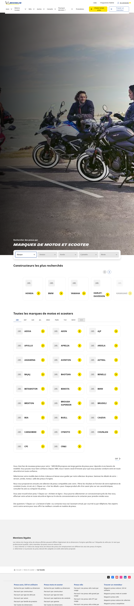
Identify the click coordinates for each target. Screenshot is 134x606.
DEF (25, 320)
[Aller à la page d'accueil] (13, 3)
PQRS (57, 320)
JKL (40, 320)
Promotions (80, 9)
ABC (17, 320)
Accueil (18, 570)
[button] (34, 254)
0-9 (81, 320)
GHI (33, 320)
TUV (65, 320)
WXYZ (73, 320)
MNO (48, 320)
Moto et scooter (29, 570)
